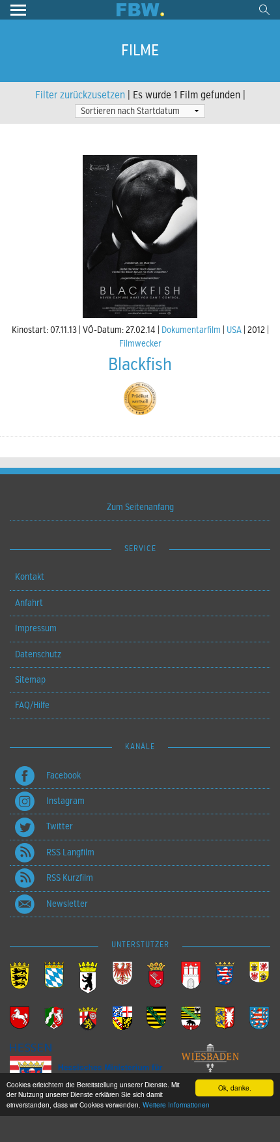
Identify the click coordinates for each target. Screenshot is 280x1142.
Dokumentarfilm (191, 329)
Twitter (59, 826)
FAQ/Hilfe (32, 705)
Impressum (36, 628)
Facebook (63, 775)
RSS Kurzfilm (69, 877)
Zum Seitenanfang (140, 507)
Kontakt (29, 576)
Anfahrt (29, 602)
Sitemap (30, 679)
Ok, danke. (234, 1087)
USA (234, 329)
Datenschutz (38, 654)
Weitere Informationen (176, 1104)
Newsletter (67, 903)
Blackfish (140, 364)
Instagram (65, 801)
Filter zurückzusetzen (80, 95)
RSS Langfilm (70, 852)
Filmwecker (140, 343)
